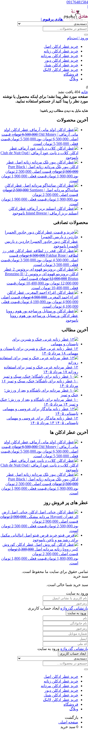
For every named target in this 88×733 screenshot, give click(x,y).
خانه (84, 92)
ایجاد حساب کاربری (73, 653)
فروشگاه (71, 74)
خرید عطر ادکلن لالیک (60, 70)
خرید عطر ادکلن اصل (61, 46)
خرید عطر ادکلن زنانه (61, 51)
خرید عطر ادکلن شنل (61, 65)
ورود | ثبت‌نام (77, 38)
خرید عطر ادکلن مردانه (59, 56)
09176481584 (77, 2)
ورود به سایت (77, 613)
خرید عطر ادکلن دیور (61, 60)
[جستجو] (86, 34)
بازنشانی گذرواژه (74, 608)
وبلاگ (73, 79)
